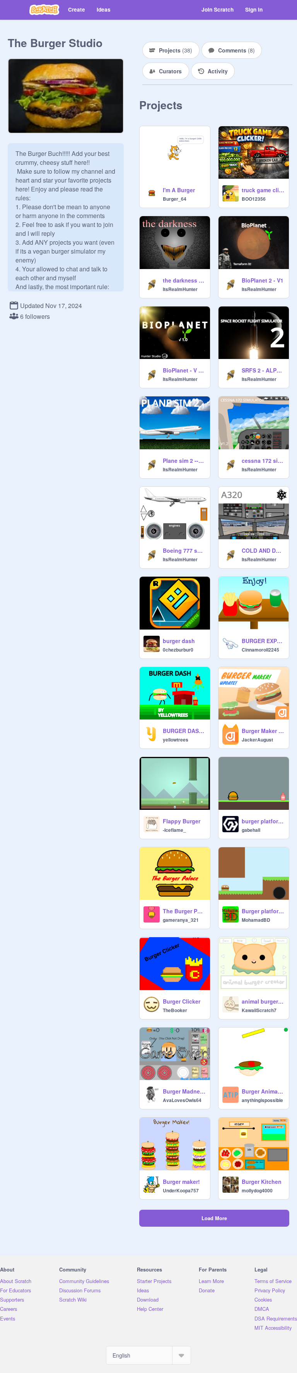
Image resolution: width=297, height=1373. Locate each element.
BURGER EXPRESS (263, 641)
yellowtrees (175, 739)
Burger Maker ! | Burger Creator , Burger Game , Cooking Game (263, 731)
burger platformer (263, 821)
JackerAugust (257, 739)
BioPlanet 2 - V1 (262, 280)
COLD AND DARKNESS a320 (263, 550)
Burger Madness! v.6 (184, 1091)
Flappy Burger (181, 821)
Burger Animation (263, 1091)
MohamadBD (256, 919)
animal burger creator (263, 1001)
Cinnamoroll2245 (260, 649)
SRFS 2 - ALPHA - (263, 370)
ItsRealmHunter (180, 289)
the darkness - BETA (184, 280)
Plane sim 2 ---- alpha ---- (184, 460)
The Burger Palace (184, 911)
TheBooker (175, 1010)
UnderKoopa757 (181, 1190)
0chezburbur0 (178, 649)
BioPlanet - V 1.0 (184, 370)
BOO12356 (254, 198)
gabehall (251, 829)
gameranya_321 (181, 919)
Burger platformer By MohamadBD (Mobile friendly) (263, 911)
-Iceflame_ (174, 829)
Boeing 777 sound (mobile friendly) (184, 550)
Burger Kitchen (262, 1181)
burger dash (179, 641)
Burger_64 (174, 198)
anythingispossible (262, 1100)
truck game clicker (263, 190)
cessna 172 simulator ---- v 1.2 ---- (263, 460)
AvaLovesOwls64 (182, 1100)
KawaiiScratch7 (259, 1010)
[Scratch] (44, 9)
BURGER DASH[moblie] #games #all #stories (184, 731)
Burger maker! (181, 1181)
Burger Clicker (181, 1001)
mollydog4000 (257, 1190)
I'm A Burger (179, 190)
